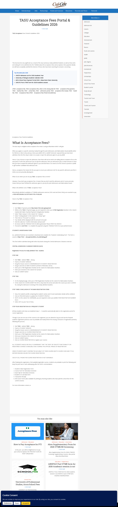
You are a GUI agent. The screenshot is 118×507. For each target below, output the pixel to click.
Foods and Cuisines (56, 11)
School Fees (27, 479)
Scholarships (26, 11)
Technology (44, 11)
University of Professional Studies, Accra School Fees (28, 483)
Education (69, 11)
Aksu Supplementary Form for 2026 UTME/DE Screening (62, 445)
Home (17, 11)
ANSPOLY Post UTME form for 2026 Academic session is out (61, 465)
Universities (68, 442)
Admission (24, 442)
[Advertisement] (44, 49)
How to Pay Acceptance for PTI (28, 444)
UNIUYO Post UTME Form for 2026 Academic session (32, 82)
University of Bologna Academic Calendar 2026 (29, 78)
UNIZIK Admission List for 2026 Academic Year (30, 75)
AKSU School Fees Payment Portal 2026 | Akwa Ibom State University (36, 80)
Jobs (35, 11)
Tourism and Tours (81, 11)
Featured (94, 11)
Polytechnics (65, 461)
